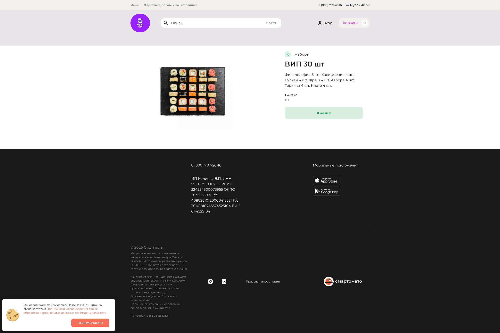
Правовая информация (263, 281)
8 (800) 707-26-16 (330, 5)
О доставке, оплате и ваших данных (170, 5)
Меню (134, 5)
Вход (327, 23)
